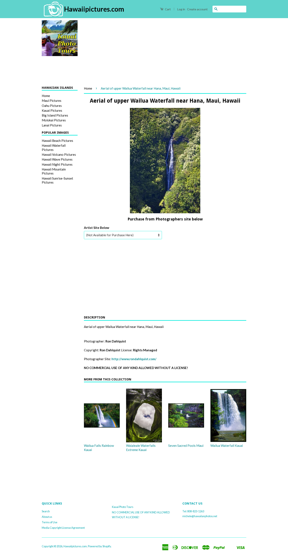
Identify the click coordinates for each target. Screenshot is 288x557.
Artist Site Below (96, 228)
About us (47, 516)
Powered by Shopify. (100, 546)
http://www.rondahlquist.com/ (134, 359)
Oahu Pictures (52, 105)
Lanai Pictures (52, 125)
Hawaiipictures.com (75, 546)
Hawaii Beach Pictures (57, 140)
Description (94, 317)
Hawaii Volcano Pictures (59, 154)
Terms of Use (49, 522)
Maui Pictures (51, 100)
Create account (197, 9)
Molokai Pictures (54, 120)
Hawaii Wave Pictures (57, 159)
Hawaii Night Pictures (57, 164)
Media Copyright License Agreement (63, 527)
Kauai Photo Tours (122, 507)
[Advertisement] (165, 49)
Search (46, 511)
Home (46, 96)
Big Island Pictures (55, 115)
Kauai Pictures (52, 110)
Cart (167, 9)
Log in (181, 9)
